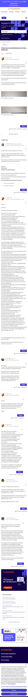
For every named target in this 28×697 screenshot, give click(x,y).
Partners (17, 11)
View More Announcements (14, 621)
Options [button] (4, 44)
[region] (14, 679)
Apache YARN (8, 53)
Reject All (14, 690)
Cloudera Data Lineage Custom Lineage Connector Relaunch (12, 607)
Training (11, 11)
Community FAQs (6, 656)
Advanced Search (5, 38)
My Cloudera (5, 660)
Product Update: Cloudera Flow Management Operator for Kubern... (13, 612)
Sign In (4, 17)
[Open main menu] (26, 18)
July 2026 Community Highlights (9, 598)
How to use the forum (8, 185)
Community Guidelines (9, 183)
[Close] (26, 664)
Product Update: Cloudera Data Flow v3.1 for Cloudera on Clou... (13, 618)
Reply (23, 126)
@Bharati (14, 155)
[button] (26, 62)
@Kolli (2, 150)
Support (23, 11)
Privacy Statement (12, 683)
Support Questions (6, 41)
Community (4, 11)
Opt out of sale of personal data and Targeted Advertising (14, 686)
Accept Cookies (14, 694)
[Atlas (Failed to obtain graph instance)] (1, 134)
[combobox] (14, 34)
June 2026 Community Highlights (9, 602)
